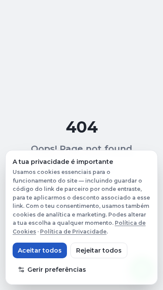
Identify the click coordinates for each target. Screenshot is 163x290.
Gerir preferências (56, 269)
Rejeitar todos (99, 250)
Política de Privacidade (73, 231)
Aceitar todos (40, 250)
